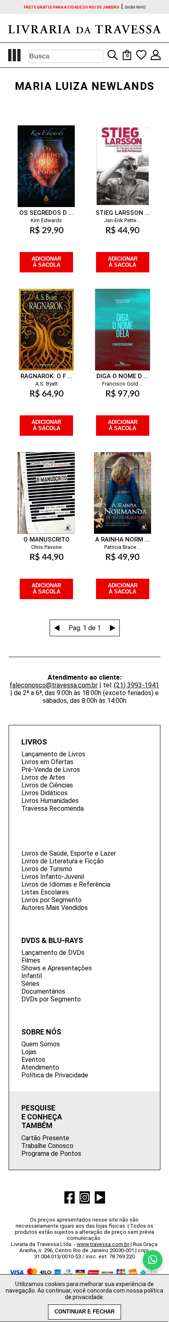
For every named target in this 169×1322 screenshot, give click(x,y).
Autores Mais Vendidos (54, 908)
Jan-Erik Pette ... (122, 220)
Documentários (43, 991)
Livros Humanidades (50, 801)
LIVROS (34, 742)
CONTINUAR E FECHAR (84, 1312)
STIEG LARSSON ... (123, 212)
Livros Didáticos (44, 793)
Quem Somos (40, 1044)
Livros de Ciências (47, 785)
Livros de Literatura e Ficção (62, 861)
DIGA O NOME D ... (122, 376)
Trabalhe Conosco (47, 1146)
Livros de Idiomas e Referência (65, 884)
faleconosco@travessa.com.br (53, 685)
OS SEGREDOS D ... (46, 212)
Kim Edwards (46, 220)
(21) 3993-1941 (136, 685)
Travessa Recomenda (52, 808)
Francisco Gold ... (122, 384)
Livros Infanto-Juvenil (52, 877)
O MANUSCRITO (46, 539)
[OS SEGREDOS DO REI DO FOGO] (46, 158)
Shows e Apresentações (56, 968)
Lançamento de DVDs (52, 952)
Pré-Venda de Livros (50, 770)
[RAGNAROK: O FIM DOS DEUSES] (46, 321)
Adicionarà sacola (46, 262)
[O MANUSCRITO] (46, 485)
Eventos (33, 1059)
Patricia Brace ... (122, 547)
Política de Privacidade (54, 1075)
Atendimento (40, 1067)
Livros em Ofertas (47, 762)
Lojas (29, 1052)
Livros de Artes (43, 777)
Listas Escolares (45, 892)
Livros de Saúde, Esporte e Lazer (68, 853)
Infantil (31, 976)
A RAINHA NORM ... (122, 539)
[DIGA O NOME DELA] (123, 321)
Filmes (30, 960)
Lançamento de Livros (53, 754)
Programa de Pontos (51, 1153)
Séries (30, 984)
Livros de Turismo (46, 869)
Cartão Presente (45, 1138)
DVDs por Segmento (51, 999)
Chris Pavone (46, 547)
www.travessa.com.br (103, 1244)
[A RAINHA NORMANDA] (123, 485)
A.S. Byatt (46, 384)
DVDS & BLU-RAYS (52, 940)
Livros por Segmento (51, 900)
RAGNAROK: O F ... (47, 376)
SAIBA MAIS (135, 7)
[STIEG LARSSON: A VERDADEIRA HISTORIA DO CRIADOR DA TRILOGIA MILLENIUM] (123, 158)
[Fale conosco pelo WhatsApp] (152, 1260)
